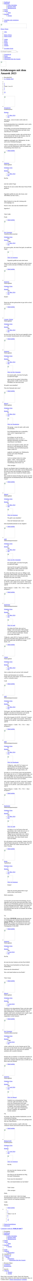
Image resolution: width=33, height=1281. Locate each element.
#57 (8, 1005)
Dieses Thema (4, 29)
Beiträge (6, 112)
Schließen (24, 1279)
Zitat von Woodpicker (13, 424)
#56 (8, 953)
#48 (8, 506)
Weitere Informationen (15, 1279)
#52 (8, 708)
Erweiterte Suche (8, 48)
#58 (8, 1043)
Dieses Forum (8, 36)
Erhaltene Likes (8, 167)
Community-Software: (12, 1228)
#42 (8, 175)
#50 (8, 617)
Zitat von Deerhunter (13, 762)
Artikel (6, 39)
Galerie (6, 44)
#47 (8, 415)
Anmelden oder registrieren (11, 20)
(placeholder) (10, 1252)
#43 (8, 244)
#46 (8, 363)
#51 (8, 669)
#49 (8, 551)
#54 (8, 818)
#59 (8, 1089)
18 (4, 92)
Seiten (5, 41)
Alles (5, 32)
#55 (8, 873)
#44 (8, 294)
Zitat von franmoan (12, 257)
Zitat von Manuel (12, 1097)
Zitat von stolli (11, 625)
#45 (8, 331)
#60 (8, 1153)
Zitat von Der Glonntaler (14, 372)
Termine (6, 45)
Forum (6, 42)
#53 (8, 753)
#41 (8, 117)
